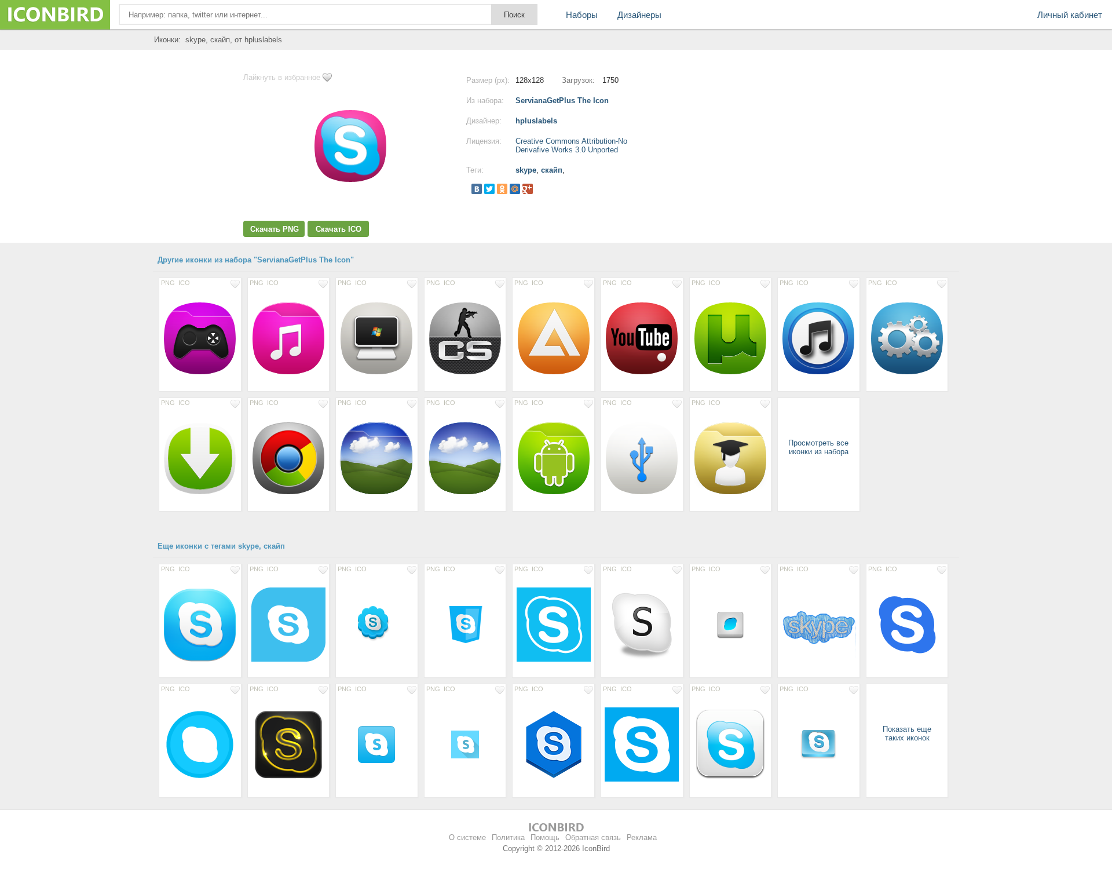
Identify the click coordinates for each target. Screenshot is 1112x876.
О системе (467, 837)
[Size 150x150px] (818, 624)
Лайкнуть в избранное (281, 77)
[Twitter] (489, 189)
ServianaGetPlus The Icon (562, 100)
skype (525, 170)
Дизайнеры (639, 15)
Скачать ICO (338, 229)
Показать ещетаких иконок (907, 733)
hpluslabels (536, 120)
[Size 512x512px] (553, 624)
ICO (184, 282)
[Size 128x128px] (200, 337)
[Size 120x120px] (730, 744)
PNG (168, 282)
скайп (551, 170)
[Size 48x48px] (730, 624)
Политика (508, 837)
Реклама (642, 837)
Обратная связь (593, 837)
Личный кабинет (1069, 15)
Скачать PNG (274, 229)
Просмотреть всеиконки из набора (818, 447)
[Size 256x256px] (200, 624)
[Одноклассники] (502, 189)
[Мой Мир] (515, 189)
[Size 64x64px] (377, 624)
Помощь (545, 837)
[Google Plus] (527, 189)
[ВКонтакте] (476, 189)
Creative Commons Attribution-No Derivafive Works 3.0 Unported (571, 145)
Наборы (582, 15)
